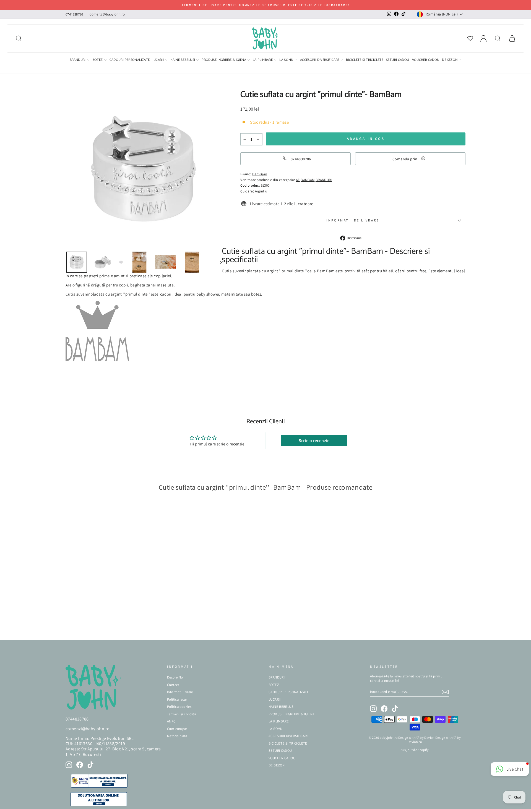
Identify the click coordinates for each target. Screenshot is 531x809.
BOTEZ (97, 60)
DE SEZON (449, 60)
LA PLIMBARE (263, 60)
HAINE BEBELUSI (182, 60)
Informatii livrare (180, 692)
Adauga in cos (82, 627)
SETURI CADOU (397, 60)
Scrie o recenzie (314, 440)
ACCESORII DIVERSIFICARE (320, 60)
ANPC (171, 721)
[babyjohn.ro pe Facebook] (79, 764)
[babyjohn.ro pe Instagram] (69, 764)
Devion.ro (415, 742)
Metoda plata (177, 736)
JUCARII (158, 60)
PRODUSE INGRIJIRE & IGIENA (224, 60)
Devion (429, 737)
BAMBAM (307, 180)
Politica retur (177, 699)
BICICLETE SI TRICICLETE (364, 60)
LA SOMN (286, 60)
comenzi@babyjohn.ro (107, 14)
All (298, 180)
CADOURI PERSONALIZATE (130, 60)
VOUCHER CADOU (425, 60)
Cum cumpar (177, 728)
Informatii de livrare (352, 220)
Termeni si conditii (181, 714)
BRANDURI (78, 60)
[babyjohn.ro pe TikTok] (90, 764)
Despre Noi (175, 677)
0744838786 (74, 14)
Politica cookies (179, 706)
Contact (173, 684)
